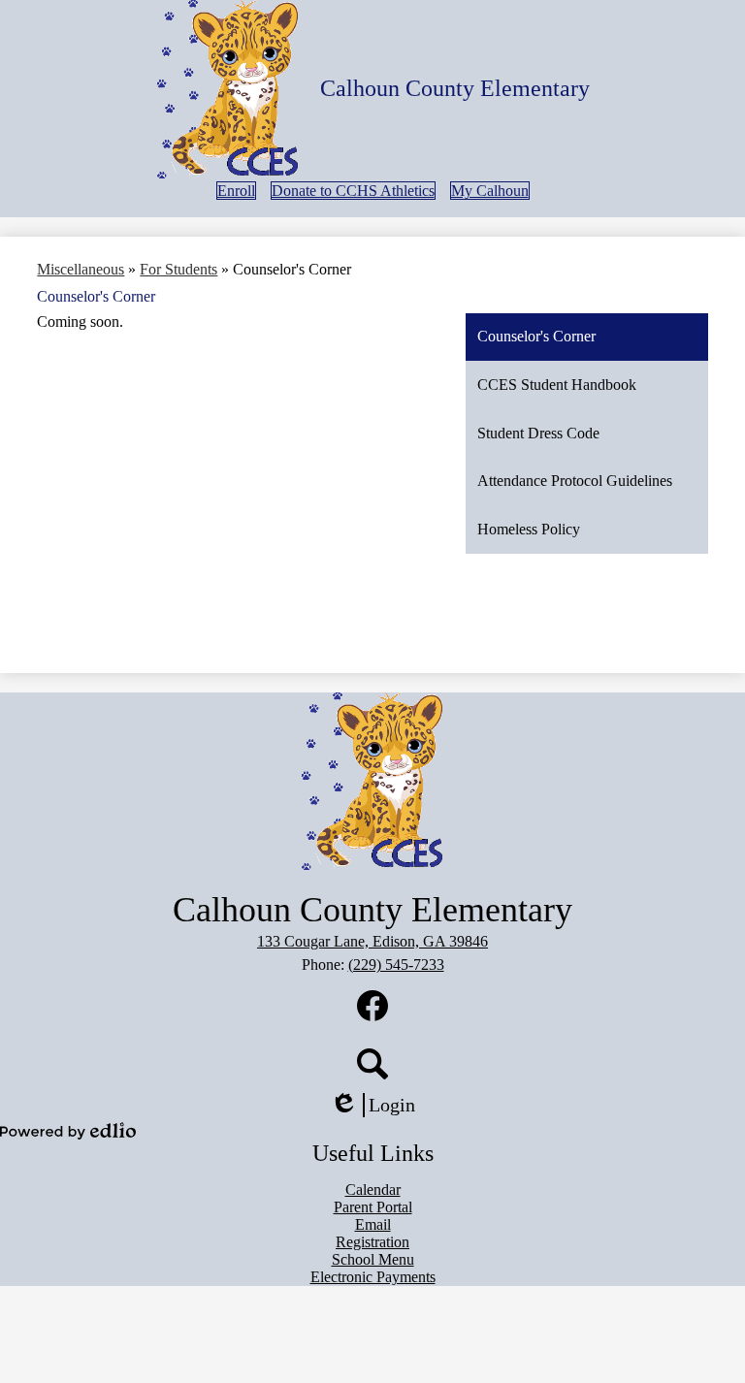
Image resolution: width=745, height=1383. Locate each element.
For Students (178, 269)
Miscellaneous (80, 269)
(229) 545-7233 (396, 964)
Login (379, 1105)
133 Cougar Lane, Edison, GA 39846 (372, 941)
